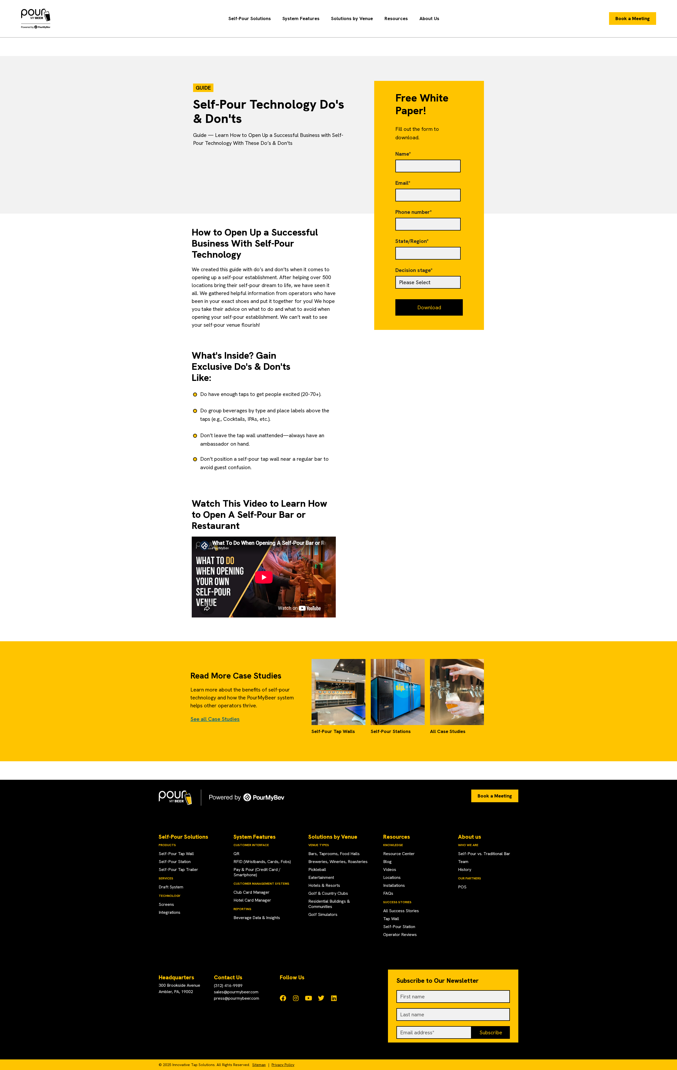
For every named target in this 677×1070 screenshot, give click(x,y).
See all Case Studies (215, 719)
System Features (300, 18)
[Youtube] (308, 998)
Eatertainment (321, 877)
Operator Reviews (400, 934)
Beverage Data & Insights (257, 917)
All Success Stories (401, 911)
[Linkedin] (334, 998)
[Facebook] (283, 998)
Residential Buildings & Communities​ (329, 903)
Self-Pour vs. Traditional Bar (484, 853)
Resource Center (399, 853)
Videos (389, 869)
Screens (166, 904)
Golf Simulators (322, 914)
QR (236, 853)
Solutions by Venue (352, 18)
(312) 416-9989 (228, 985)
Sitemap (259, 1064)
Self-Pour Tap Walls (333, 731)
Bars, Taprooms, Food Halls (334, 853)
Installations (394, 885)
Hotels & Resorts (324, 885)
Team (463, 861)
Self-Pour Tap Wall (176, 853)
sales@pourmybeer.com (236, 992)
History (464, 869)
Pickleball (317, 869)
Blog (387, 861)
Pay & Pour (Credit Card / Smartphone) (257, 872)
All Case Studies (447, 731)
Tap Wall (391, 918)
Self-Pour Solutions (249, 18)
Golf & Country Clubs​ (328, 893)
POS (462, 887)
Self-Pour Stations (391, 731)
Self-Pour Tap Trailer (178, 869)
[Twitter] (321, 998)
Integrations (169, 912)
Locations (392, 877)
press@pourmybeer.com (236, 998)
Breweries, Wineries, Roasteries (338, 861)
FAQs (388, 893)
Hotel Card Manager (252, 900)
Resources (396, 18)
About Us (429, 18)
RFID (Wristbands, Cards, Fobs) (262, 861)
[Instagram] (295, 998)
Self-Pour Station (175, 861)
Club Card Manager (251, 892)
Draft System (171, 887)
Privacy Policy (283, 1064)
